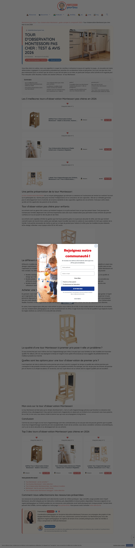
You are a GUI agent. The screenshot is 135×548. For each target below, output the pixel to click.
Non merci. (77, 299)
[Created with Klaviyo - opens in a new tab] (67, 303)
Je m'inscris (77, 289)
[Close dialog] (96, 246)
